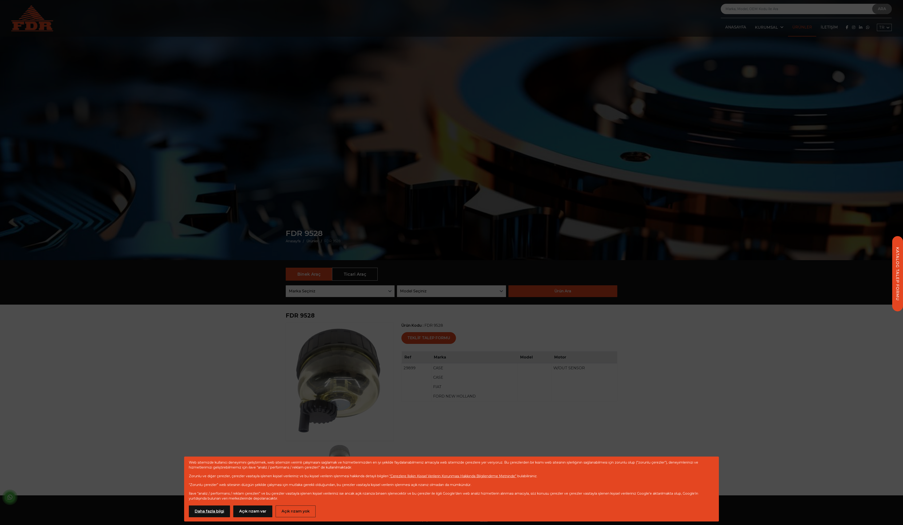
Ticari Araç (355, 274)
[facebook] (847, 27)
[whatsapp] (867, 27)
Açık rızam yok (295, 511)
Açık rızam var (252, 511)
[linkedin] (860, 27)
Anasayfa (735, 27)
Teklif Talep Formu (428, 338)
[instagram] (853, 27)
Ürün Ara (562, 291)
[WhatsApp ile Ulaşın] (10, 498)
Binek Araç (309, 274)
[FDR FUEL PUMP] (32, 18)
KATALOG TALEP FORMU (897, 274)
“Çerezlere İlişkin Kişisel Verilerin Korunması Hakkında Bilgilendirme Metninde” (452, 476)
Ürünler (802, 27)
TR (882, 27)
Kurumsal (766, 27)
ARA (882, 9)
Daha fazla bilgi (209, 511)
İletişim (829, 27)
